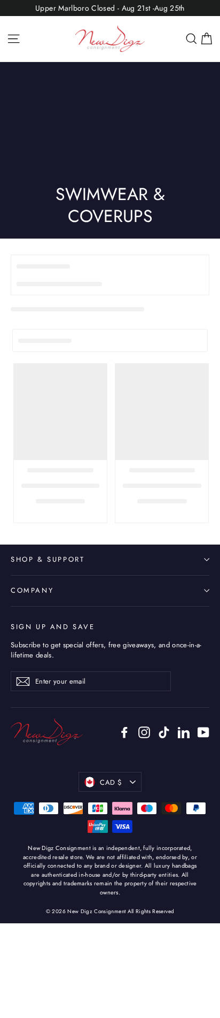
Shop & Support (47, 559)
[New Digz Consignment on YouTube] (203, 732)
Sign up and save (53, 627)
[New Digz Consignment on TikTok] (164, 732)
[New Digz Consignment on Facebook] (124, 732)
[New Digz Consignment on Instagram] (144, 732)
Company (32, 590)
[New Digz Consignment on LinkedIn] (184, 732)
